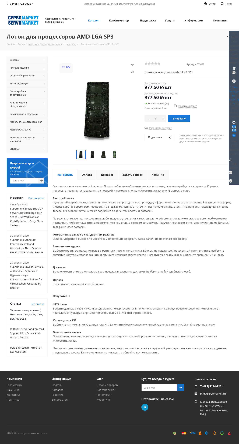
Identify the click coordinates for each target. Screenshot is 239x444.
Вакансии (13, 389)
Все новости (36, 198)
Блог (99, 379)
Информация (61, 379)
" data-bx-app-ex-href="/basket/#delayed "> (234, 95)
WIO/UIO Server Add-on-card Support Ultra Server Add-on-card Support (27, 333)
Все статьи (37, 304)
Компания (14, 379)
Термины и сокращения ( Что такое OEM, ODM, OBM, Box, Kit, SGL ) (26, 314)
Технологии (103, 394)
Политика (13, 399)
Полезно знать (105, 389)
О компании (15, 385)
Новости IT (103, 399)
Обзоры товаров (107, 385)
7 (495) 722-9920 (211, 386)
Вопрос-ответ (60, 399)
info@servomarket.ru (213, 393)
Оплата (56, 385)
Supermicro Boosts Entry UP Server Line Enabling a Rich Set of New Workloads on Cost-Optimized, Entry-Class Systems (26, 217)
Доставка (57, 389)
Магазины (13, 394)
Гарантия (58, 394)
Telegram (144, 407)
